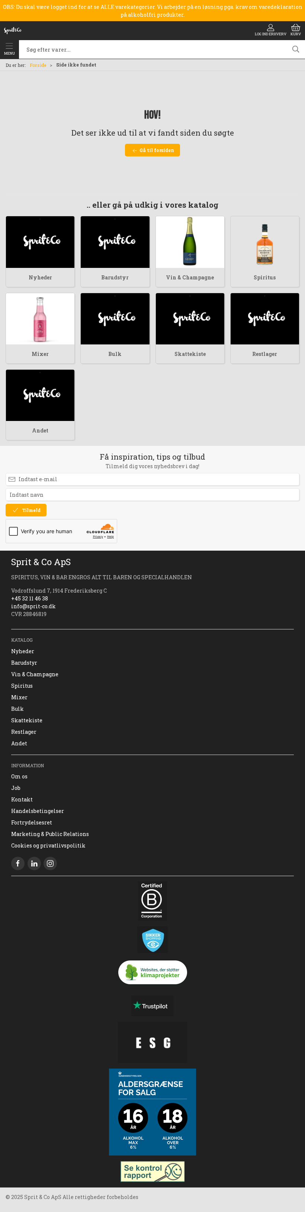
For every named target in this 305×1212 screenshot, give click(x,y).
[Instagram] (50, 863)
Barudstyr (115, 277)
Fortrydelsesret (31, 822)
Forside (38, 65)
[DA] (12, 30)
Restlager (264, 353)
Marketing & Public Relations (50, 833)
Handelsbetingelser (37, 810)
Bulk (115, 353)
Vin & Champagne (190, 277)
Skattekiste (190, 353)
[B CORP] (152, 901)
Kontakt (22, 799)
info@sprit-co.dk (33, 606)
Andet (40, 430)
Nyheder (40, 277)
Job (15, 787)
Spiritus (265, 277)
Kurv (295, 34)
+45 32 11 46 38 (29, 598)
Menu (9, 53)
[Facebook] (18, 863)
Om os (19, 776)
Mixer (40, 353)
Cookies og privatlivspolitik (48, 845)
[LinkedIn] (34, 863)
